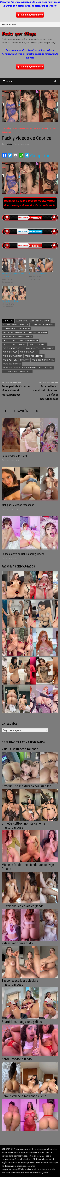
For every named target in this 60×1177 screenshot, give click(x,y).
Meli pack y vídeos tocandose (18, 505)
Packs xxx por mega (12, 363)
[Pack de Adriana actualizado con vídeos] (16, 585)
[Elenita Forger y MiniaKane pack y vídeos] (16, 699)
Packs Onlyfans (10, 352)
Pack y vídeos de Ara (10, 301)
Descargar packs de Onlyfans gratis (32, 320)
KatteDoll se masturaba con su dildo (26, 786)
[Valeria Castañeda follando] (30, 767)
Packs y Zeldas (46, 367)
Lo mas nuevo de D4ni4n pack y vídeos (23, 554)
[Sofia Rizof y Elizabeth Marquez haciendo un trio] (16, 642)
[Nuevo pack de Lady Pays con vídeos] (44, 671)
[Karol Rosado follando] (30, 1077)
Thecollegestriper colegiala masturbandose (20, 983)
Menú (9, 81)
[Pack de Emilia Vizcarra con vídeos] (44, 642)
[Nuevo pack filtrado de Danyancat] (44, 585)
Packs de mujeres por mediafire (17, 336)
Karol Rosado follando (17, 1059)
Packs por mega (10, 360)
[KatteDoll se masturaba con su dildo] (30, 804)
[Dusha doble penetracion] (44, 699)
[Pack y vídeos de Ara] (14, 293)
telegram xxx (25, 371)
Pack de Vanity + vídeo (38, 273)
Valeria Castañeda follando (20, 749)
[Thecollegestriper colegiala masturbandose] (30, 1003)
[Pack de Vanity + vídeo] (41, 265)
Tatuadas (6, 132)
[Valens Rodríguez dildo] (30, 961)
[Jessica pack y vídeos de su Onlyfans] (14, 265)
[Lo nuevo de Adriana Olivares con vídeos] (16, 614)
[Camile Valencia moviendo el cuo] (30, 1114)
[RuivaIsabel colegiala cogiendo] (30, 924)
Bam (45, 1172)
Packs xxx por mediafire (43, 360)
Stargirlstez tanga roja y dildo (22, 1022)
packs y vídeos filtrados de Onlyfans (20, 367)
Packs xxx (24, 360)
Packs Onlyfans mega (12, 356)
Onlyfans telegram (38, 332)
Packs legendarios (37, 344)
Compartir (40, 155)
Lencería (6, 128)
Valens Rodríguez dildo (17, 943)
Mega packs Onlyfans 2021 (15, 332)
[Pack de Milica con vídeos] (16, 671)
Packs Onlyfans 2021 (29, 352)
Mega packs (25, 328)
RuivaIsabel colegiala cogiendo (23, 906)
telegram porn (10, 371)
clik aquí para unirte (32, 14)
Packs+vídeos (40, 128)
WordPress (36, 1172)
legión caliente (10, 328)
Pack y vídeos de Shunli (14, 456)
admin (9, 144)
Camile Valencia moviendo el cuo (24, 1096)
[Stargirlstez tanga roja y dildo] (30, 1040)
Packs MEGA (48, 348)
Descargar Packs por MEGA (15, 324)
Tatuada (52, 128)
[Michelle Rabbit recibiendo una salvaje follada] (30, 887)
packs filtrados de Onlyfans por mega (20, 340)
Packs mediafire (33, 348)
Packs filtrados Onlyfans (14, 344)
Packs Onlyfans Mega (21, 128)
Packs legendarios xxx (13, 348)
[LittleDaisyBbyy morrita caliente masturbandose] (30, 845)
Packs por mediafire (34, 356)
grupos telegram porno (42, 324)
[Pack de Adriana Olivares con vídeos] (44, 614)
